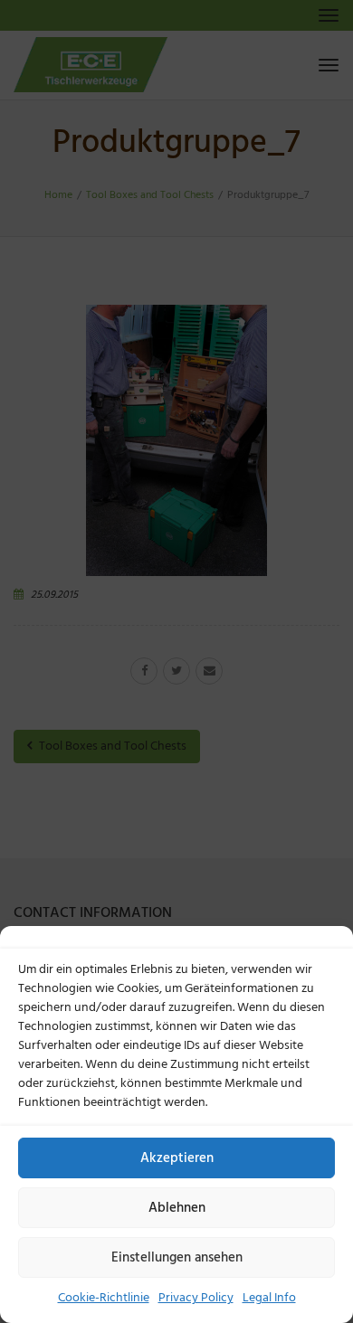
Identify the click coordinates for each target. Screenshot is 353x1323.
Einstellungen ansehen (177, 1258)
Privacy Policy (196, 1298)
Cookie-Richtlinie (103, 1298)
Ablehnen (176, 1208)
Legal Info (269, 1298)
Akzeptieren (177, 1158)
